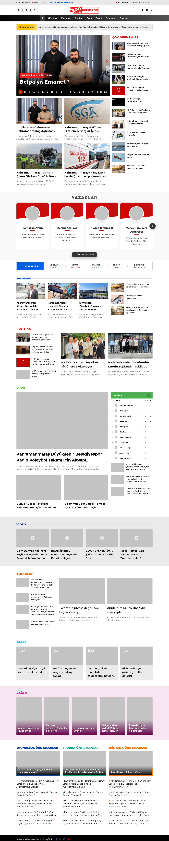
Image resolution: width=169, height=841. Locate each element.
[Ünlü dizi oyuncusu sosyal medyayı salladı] (67, 656)
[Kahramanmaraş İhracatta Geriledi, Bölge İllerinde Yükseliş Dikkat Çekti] (62, 291)
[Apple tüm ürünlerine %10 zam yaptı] (130, 591)
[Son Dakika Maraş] (84, 12)
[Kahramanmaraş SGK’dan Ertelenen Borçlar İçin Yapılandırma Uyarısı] (87, 111)
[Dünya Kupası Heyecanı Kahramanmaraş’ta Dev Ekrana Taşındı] (38, 487)
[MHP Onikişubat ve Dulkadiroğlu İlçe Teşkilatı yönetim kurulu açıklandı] (118, 94)
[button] (42, 18)
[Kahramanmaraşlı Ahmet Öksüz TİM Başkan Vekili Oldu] (30, 291)
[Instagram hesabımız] (26, 10)
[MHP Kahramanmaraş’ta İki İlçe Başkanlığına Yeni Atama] (23, 378)
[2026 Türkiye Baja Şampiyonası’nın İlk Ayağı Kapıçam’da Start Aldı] (117, 471)
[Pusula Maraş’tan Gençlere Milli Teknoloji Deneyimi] (22, 601)
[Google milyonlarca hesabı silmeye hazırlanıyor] (22, 628)
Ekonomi (66, 18)
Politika (79, 18)
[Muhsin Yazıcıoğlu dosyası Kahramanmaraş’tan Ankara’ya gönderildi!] (23, 342)
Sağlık (99, 18)
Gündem (53, 18)
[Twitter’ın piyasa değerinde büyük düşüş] (82, 591)
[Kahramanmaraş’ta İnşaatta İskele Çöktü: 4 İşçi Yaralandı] (87, 156)
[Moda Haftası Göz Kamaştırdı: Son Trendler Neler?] (136, 538)
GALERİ (24, 2)
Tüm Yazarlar (83, 254)
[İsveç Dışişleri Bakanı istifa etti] (118, 139)
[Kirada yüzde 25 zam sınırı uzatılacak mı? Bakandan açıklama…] (117, 314)
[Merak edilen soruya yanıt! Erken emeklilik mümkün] (118, 172)
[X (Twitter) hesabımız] (22, 10)
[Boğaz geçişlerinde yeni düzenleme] (118, 150)
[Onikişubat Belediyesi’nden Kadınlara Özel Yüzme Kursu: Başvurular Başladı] (117, 496)
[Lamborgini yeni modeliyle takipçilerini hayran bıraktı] (102, 656)
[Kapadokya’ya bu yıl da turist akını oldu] (32, 656)
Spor (89, 18)
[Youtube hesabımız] (30, 10)
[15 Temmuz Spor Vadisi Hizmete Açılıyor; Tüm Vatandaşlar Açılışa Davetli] (86, 487)
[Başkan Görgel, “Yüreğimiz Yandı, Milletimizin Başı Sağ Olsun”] (118, 105)
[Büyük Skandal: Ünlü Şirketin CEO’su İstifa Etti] (102, 538)
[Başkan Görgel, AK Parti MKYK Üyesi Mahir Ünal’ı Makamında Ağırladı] (23, 354)
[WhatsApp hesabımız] (34, 10)
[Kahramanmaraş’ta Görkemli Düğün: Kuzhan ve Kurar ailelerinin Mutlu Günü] (118, 83)
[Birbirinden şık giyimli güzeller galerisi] (136, 656)
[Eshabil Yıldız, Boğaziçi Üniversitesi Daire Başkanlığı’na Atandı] (118, 128)
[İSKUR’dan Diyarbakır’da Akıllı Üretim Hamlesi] (93, 291)
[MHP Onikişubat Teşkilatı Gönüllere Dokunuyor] (118, 117)
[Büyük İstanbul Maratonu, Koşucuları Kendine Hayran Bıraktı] (67, 538)
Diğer (123, 18)
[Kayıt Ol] (142, 10)
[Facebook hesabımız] (18, 10)
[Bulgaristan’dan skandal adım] (118, 161)
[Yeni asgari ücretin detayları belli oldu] (117, 303)
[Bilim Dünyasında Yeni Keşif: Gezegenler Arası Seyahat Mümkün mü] (32, 538)
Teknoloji (111, 18)
